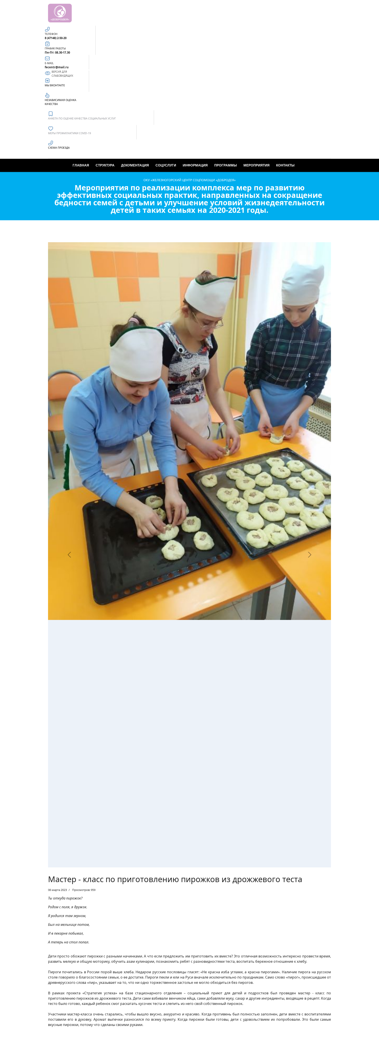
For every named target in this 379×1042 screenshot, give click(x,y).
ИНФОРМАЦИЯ (195, 165)
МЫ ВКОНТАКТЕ (55, 85)
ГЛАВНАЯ (81, 165)
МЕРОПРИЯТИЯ (256, 165)
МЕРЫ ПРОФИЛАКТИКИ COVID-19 (69, 133)
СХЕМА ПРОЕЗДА (59, 148)
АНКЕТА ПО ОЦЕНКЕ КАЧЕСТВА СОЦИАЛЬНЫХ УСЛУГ (82, 118)
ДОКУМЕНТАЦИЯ (135, 165)
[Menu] (299, 165)
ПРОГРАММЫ (225, 165)
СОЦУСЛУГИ (166, 165)
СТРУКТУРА (105, 165)
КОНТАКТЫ (285, 165)
